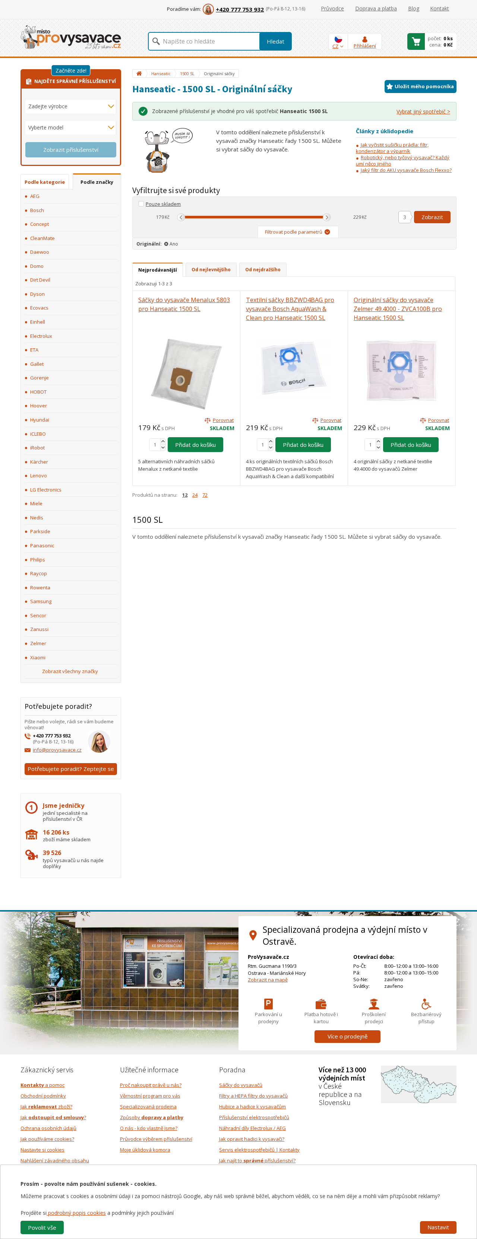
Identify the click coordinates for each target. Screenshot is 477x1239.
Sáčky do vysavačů (240, 1085)
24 (195, 495)
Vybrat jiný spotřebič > (423, 111)
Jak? (53, 1117)
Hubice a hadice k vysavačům (252, 1106)
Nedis (36, 517)
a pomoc (42, 1085)
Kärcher (39, 461)
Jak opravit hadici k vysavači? (251, 1139)
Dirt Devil (40, 279)
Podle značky (96, 182)
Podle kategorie (45, 182)
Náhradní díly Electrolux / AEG (252, 1128)
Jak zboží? (46, 1106)
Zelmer (38, 643)
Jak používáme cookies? (47, 1139)
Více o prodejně (347, 1036)
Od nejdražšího (263, 269)
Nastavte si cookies (42, 1149)
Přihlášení (365, 45)
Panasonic (42, 545)
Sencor (38, 615)
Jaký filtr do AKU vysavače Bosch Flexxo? (406, 170)
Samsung (40, 601)
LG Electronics (45, 489)
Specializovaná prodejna (148, 1106)
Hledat (275, 41)
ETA (34, 349)
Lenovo (38, 475)
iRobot (37, 447)
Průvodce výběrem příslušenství (156, 1139)
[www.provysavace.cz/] (70, 36)
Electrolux (41, 336)
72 (205, 495)
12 (184, 495)
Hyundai (39, 419)
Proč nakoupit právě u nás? (150, 1085)
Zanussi (39, 629)
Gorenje (39, 377)
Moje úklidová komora (145, 1149)
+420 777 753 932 (240, 9)
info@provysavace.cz (57, 749)
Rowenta (40, 587)
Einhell (37, 321)
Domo (37, 266)
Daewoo (39, 252)
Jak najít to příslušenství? (257, 1160)
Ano (174, 244)
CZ (335, 46)
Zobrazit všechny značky (70, 671)
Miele (36, 503)
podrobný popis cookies (76, 1212)
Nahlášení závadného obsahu (54, 1160)
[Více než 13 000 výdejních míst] (419, 1083)
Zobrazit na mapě (268, 979)
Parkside (40, 531)
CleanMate (42, 238)
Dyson (37, 294)
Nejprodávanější (157, 270)
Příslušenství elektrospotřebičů (254, 1117)
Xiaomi (37, 657)
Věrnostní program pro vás (150, 1095)
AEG (35, 196)
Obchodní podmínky (43, 1095)
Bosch (37, 210)
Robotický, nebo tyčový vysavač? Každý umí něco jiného (402, 160)
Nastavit (438, 1227)
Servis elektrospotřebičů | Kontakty (259, 1149)
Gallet (37, 364)
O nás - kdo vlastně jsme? (148, 1128)
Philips (37, 559)
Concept (39, 224)
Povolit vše (42, 1227)
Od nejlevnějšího (211, 269)
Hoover (38, 405)
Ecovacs (39, 307)
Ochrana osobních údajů (48, 1128)
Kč (167, 217)
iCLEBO (38, 433)
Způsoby (151, 1117)
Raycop (38, 573)
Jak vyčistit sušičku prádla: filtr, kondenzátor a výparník (392, 147)
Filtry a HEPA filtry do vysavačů (253, 1095)
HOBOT (38, 391)
